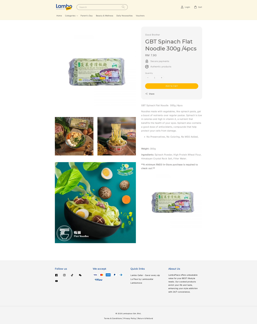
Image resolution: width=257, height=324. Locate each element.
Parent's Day (87, 15)
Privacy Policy (130, 318)
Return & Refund (145, 318)
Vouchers (140, 15)
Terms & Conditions (113, 318)
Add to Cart (172, 86)
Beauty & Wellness (104, 15)
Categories (70, 15)
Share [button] (151, 94)
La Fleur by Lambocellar (142, 279)
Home (59, 15)
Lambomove (136, 283)
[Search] (123, 7)
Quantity (149, 73)
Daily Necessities (124, 15)
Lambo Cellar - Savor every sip (145, 275)
